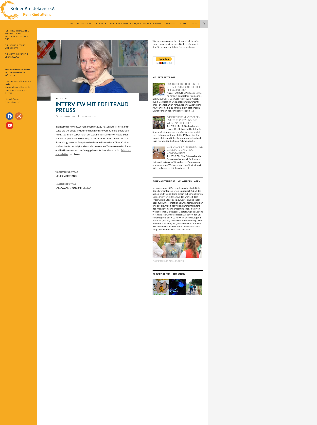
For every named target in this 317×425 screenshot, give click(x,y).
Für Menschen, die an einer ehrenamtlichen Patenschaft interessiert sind (17, 35)
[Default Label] (18, 116)
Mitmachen (82, 24)
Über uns (99, 24)
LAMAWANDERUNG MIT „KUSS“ (73, 186)
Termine (184, 24)
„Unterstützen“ (186, 47)
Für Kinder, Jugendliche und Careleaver (16, 55)
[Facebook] (9, 116)
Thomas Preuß (87, 116)
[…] (192, 110)
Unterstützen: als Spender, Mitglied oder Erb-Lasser (135, 24)
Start (70, 24)
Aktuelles (171, 24)
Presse (195, 24)
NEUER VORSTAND (66, 174)
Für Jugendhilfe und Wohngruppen (15, 46)
